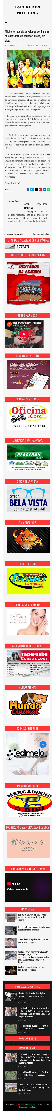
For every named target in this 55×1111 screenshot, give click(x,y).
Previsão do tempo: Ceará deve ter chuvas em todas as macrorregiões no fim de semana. (34, 1087)
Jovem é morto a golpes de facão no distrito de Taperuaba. (33, 941)
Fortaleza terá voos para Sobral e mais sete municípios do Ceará (34, 928)
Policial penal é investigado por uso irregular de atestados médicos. (33, 1027)
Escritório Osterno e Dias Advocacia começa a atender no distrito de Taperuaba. (33, 917)
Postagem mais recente (14, 233)
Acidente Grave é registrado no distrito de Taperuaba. (31, 968)
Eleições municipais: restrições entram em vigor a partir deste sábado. (31, 996)
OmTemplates (29, 1104)
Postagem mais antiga (41, 233)
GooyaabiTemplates (27, 1107)
